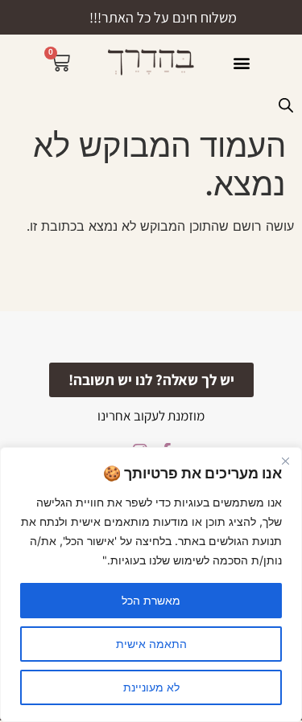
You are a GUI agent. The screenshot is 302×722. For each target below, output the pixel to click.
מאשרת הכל (151, 600)
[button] (242, 62)
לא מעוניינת (151, 687)
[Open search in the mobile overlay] (286, 105)
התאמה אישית (151, 643)
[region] (151, 584)
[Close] (285, 460)
